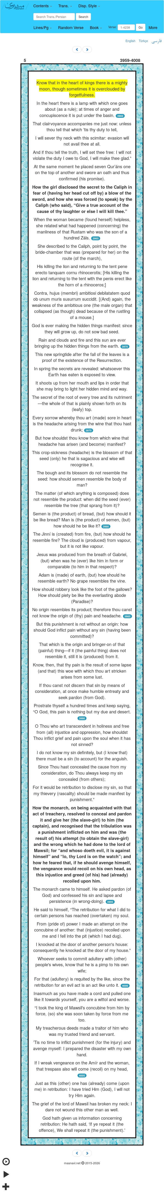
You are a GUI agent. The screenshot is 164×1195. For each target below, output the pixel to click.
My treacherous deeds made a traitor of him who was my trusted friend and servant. (82, 1031)
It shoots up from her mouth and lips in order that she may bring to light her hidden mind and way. (82, 386)
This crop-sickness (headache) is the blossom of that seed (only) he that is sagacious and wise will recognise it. (82, 458)
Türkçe (143, 41)
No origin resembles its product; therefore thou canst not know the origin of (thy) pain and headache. (82, 612)
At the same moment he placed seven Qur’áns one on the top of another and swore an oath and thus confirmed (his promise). (82, 172)
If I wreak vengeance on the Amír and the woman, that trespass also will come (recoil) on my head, (82, 1065)
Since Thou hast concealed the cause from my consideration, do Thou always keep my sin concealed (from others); (82, 773)
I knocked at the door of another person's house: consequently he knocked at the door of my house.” (82, 947)
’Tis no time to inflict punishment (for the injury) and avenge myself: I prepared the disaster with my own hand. (82, 1048)
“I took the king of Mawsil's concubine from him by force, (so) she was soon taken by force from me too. (82, 1013)
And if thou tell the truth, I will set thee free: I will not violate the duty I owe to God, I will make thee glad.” (82, 155)
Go (141, 27)
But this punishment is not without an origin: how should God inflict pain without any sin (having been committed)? (82, 630)
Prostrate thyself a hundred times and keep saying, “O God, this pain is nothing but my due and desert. (82, 708)
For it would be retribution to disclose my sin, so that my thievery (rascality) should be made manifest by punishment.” (82, 793)
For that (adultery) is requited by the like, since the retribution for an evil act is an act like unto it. (82, 982)
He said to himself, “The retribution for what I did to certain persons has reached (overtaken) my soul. (82, 912)
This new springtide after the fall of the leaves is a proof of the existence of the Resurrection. (82, 357)
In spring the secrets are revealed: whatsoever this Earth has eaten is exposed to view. (82, 371)
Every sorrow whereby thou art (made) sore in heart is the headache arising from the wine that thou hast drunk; (82, 423)
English (130, 41)
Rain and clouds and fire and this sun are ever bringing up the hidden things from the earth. (80, 343)
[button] (42, 5)
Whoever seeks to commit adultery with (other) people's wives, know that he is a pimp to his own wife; (82, 964)
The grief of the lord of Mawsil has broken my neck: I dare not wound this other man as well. (82, 1106)
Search (83, 17)
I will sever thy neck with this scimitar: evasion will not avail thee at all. (82, 141)
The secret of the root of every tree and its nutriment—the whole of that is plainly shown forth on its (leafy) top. (82, 403)
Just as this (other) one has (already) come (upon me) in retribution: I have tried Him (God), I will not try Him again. (82, 1089)
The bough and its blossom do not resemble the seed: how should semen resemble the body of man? (82, 478)
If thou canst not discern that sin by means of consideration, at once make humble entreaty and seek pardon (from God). (82, 691)
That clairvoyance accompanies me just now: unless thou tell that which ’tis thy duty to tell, (82, 126)
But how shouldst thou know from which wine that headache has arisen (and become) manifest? (82, 441)
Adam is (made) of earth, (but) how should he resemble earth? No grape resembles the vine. (82, 578)
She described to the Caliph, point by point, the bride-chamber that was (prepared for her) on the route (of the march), (82, 252)
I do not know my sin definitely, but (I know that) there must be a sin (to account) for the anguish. (82, 755)
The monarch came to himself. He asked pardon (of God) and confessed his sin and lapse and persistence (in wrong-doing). (82, 895)
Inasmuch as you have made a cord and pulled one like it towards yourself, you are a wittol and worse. (82, 996)
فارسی (156, 41)
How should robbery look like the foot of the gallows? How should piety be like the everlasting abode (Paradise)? (82, 595)
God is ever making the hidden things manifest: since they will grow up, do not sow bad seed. (82, 328)
